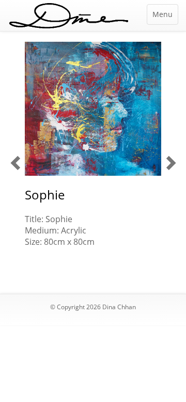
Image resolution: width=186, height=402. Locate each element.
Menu (162, 14)
